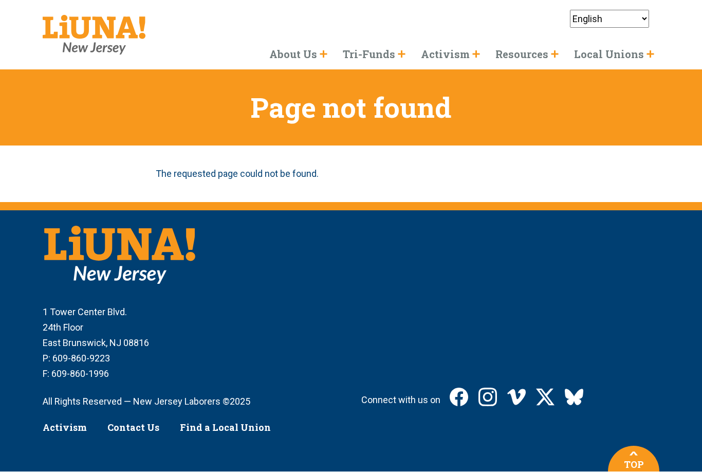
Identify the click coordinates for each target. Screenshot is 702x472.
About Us (293, 54)
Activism (65, 427)
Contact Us (133, 427)
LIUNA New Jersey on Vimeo (516, 397)
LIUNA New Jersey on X (545, 397)
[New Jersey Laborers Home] (94, 34)
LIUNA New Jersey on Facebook (459, 397)
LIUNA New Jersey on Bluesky (574, 397)
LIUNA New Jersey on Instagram (487, 397)
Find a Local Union (225, 427)
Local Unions (609, 54)
